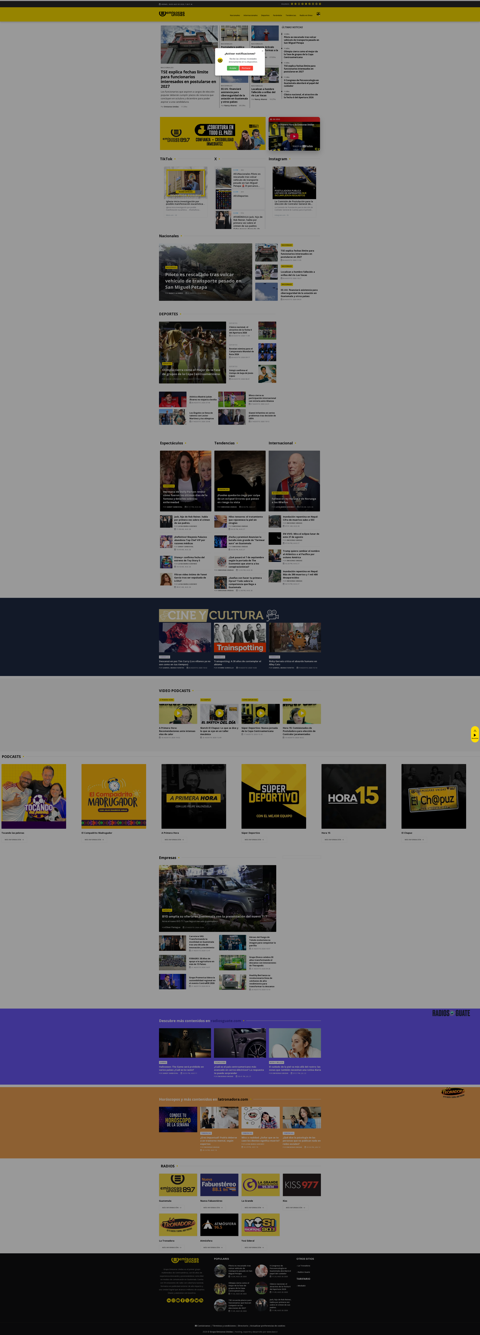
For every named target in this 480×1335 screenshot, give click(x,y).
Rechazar (246, 68)
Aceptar (233, 68)
